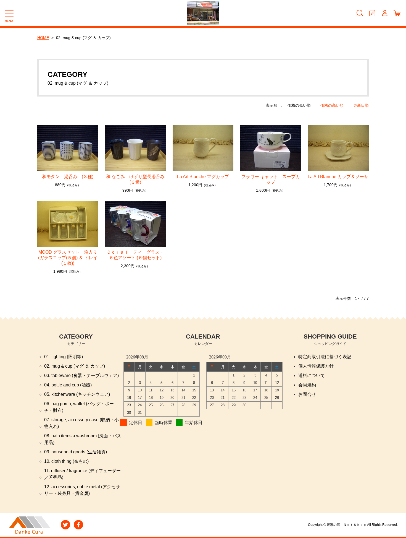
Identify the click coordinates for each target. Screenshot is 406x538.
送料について (311, 375)
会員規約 (307, 385)
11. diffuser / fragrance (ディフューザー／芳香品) (82, 474)
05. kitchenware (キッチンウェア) (77, 394)
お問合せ (307, 394)
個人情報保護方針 (316, 366)
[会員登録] (372, 13)
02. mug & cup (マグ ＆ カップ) (74, 366)
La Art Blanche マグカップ (203, 176)
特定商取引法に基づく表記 (324, 356)
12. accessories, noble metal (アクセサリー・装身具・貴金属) (82, 490)
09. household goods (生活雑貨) (75, 451)
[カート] (397, 13)
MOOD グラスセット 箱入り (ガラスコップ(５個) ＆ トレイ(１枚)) (67, 258)
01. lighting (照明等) (63, 356)
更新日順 (361, 105)
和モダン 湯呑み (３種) (67, 176)
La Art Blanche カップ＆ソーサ (338, 176)
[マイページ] (384, 13)
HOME (43, 37)
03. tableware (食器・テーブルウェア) (81, 375)
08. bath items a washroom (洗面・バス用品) (82, 439)
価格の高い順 (332, 105)
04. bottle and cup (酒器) (68, 385)
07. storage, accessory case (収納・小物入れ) (81, 423)
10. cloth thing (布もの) (66, 461)
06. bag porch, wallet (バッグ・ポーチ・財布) (79, 407)
